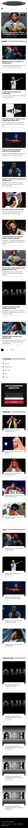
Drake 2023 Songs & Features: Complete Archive (12, 430)
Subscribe (14, 402)
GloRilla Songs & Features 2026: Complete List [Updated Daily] (11, 150)
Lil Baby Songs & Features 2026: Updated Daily (11, 92)
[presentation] (21, 15)
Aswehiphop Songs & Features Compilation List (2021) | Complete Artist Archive (13, 717)
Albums (4, 245)
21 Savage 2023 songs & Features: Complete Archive (12, 517)
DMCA (15, 824)
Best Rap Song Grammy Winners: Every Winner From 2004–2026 (13, 268)
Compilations (5, 315)
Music (3, 68)
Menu (13, 8)
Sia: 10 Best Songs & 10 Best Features (13, 210)
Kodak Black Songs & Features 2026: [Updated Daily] (13, 62)
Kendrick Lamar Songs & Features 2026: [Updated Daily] (14, 179)
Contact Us (4, 824)
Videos (3, 127)
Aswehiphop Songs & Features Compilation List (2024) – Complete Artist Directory (14, 747)
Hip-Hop (4, 30)
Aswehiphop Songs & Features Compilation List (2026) (11, 307)
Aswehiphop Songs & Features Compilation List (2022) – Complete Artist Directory (14, 808)
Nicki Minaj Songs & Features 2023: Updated (13, 452)
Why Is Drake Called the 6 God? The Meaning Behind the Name (13, 33)
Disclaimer (20, 824)
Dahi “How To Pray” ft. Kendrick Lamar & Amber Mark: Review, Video (13, 119)
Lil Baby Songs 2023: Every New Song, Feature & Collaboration (13, 496)
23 (11, 350)
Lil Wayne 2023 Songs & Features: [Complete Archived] (12, 474)
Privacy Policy (4, 825)
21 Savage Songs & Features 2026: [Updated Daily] (12, 337)
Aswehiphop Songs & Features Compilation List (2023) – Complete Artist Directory (14, 778)
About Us (10, 824)
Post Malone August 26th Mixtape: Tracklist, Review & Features (12, 237)
